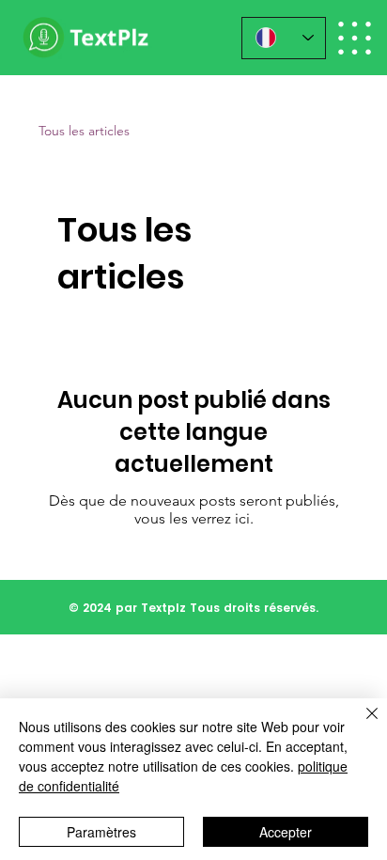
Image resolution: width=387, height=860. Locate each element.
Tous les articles (84, 130)
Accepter (285, 831)
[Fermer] (360, 724)
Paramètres (101, 831)
